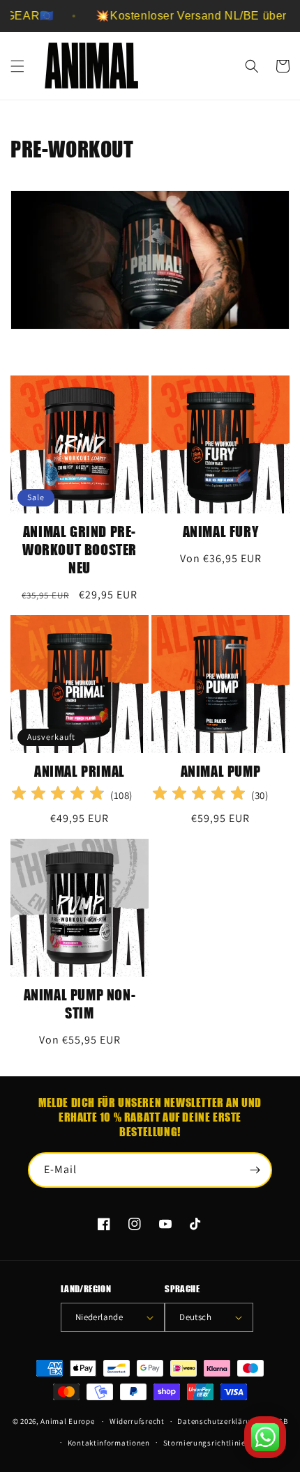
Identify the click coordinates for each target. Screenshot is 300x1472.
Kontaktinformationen (109, 1443)
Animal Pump (221, 771)
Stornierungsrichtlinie (204, 1443)
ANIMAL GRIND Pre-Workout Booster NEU (79, 549)
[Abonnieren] (254, 1170)
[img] (57, 795)
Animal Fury (221, 531)
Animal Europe (67, 1421)
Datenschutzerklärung (218, 1421)
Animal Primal (79, 771)
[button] (17, 66)
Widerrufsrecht (137, 1421)
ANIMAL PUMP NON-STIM (80, 1003)
